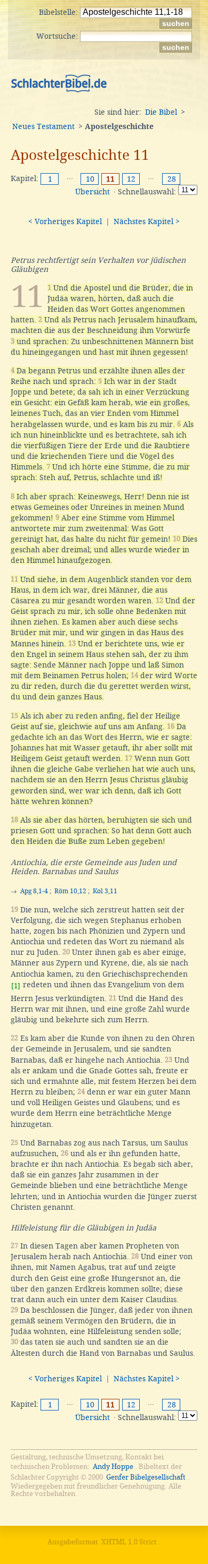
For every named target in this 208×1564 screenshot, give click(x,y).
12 (131, 179)
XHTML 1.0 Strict (129, 1542)
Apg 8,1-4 (34, 891)
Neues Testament (43, 126)
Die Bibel (161, 112)
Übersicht (92, 191)
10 (90, 179)
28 (171, 179)
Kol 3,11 (105, 891)
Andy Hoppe (113, 1467)
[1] (15, 986)
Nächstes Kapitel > (147, 221)
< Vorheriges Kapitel (65, 221)
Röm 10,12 (70, 891)
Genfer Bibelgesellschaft (146, 1477)
